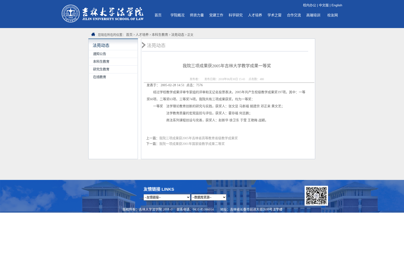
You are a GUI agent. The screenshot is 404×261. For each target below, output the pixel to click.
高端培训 (313, 15)
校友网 (332, 15)
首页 (158, 15)
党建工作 (216, 15)
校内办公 (309, 5)
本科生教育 (160, 34)
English (337, 5)
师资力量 (197, 15)
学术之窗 (274, 15)
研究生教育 (101, 69)
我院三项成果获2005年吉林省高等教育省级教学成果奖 (200, 138)
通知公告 (99, 54)
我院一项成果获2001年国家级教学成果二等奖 (192, 144)
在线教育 (99, 77)
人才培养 (255, 15)
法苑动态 (177, 34)
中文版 (324, 5)
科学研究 (236, 15)
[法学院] (103, 21)
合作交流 (294, 15)
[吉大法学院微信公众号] (316, 204)
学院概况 (177, 15)
